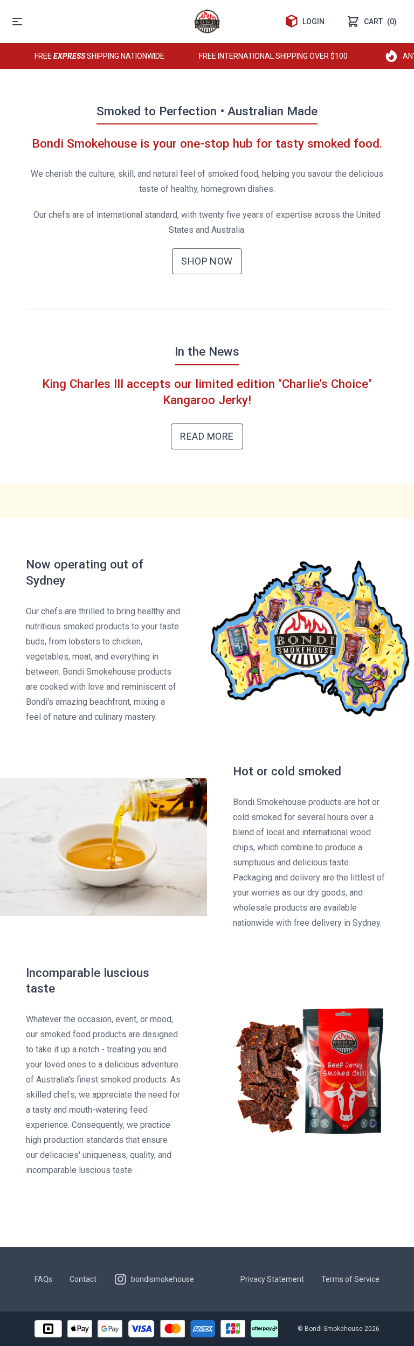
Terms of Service (350, 1279)
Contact (83, 1279)
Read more (206, 436)
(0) (380, 21)
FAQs (43, 1279)
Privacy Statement (272, 1279)
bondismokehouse (162, 1279)
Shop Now (207, 261)
